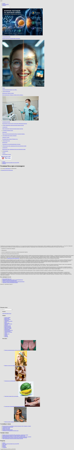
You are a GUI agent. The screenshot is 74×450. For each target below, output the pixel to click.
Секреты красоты (7, 331)
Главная (3, 3)
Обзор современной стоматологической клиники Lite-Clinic (12, 128)
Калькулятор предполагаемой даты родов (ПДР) (10, 162)
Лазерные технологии (8, 323)
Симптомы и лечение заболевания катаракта (10, 282)
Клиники (4, 445)
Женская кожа (4, 93)
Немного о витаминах (6, 428)
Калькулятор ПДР (5, 4)
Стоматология (4, 147)
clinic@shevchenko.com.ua (6, 313)
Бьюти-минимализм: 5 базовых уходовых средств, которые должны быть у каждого (16, 436)
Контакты (4, 5)
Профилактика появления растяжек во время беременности (12, 279)
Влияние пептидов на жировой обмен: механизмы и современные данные (15, 434)
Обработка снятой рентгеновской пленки (9, 280)
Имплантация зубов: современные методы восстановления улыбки (13, 149)
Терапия (3, 152)
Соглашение (4, 447)
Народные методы (7, 326)
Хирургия (6, 336)
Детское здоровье (7, 317)
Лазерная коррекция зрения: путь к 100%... (9, 89)
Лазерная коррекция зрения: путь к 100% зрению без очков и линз (13, 435)
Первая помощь (7, 329)
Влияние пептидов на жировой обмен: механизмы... (11, 38)
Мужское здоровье (7, 325)
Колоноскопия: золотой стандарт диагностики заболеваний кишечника (14, 123)
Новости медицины (7, 327)
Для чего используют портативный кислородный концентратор (13, 281)
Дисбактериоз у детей (6, 427)
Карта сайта (4, 444)
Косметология (4, 142)
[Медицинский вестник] (5, 159)
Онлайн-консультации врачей (7, 429)
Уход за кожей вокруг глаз (6, 278)
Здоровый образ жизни (6, 36)
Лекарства (6, 324)
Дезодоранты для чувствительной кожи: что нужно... (11, 144)
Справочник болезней (6, 121)
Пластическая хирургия (8, 330)
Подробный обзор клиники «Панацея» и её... (10, 139)
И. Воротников (7, 168)
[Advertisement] (15, 296)
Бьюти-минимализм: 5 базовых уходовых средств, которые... (12, 94)
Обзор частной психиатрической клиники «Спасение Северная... (13, 133)
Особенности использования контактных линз (10, 430)
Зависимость (4, 132)
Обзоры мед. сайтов (5, 137)
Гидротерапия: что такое (6, 154)
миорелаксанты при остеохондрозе (13, 258)
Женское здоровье (11, 93)
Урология (6, 335)
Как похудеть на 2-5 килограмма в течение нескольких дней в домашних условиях (16, 426)
